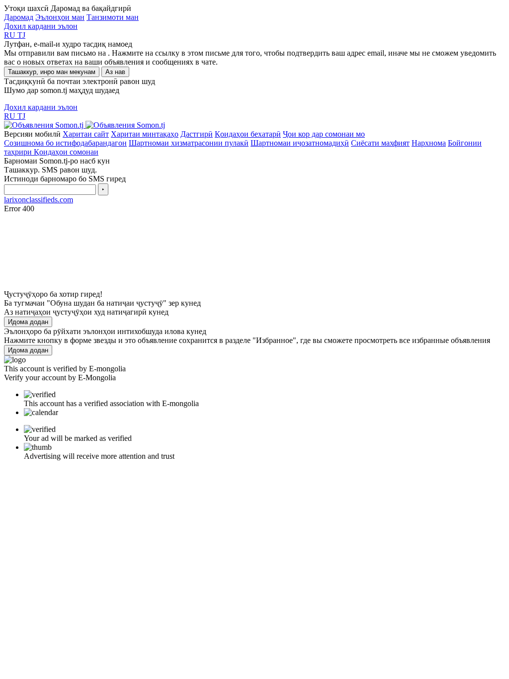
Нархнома (429, 143)
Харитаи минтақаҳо (144, 134)
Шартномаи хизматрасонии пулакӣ (189, 143)
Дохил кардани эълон (41, 26)
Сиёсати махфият (380, 143)
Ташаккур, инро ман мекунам (51, 72)
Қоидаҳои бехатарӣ (248, 134)
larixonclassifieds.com (38, 199)
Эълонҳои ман (60, 17)
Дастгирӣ (196, 134)
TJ (21, 35)
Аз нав (115, 72)
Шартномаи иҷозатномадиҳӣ (300, 143)
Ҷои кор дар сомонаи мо (324, 134)
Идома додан (28, 322)
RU (10, 35)
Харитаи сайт (86, 134)
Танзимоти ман (112, 17)
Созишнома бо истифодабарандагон (65, 143)
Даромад (18, 17)
